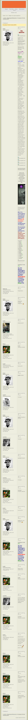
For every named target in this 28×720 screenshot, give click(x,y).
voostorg (4, 477)
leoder (4, 320)
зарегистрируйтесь (16, 15)
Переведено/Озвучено (12, 18)
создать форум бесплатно (20, 717)
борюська (5, 288)
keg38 (4, 363)
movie (5, 18)
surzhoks (5, 437)
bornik (4, 508)
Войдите (10, 15)
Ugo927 (4, 395)
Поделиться (20, 297)
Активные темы (14, 12)
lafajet (4, 28)
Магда (4, 343)
